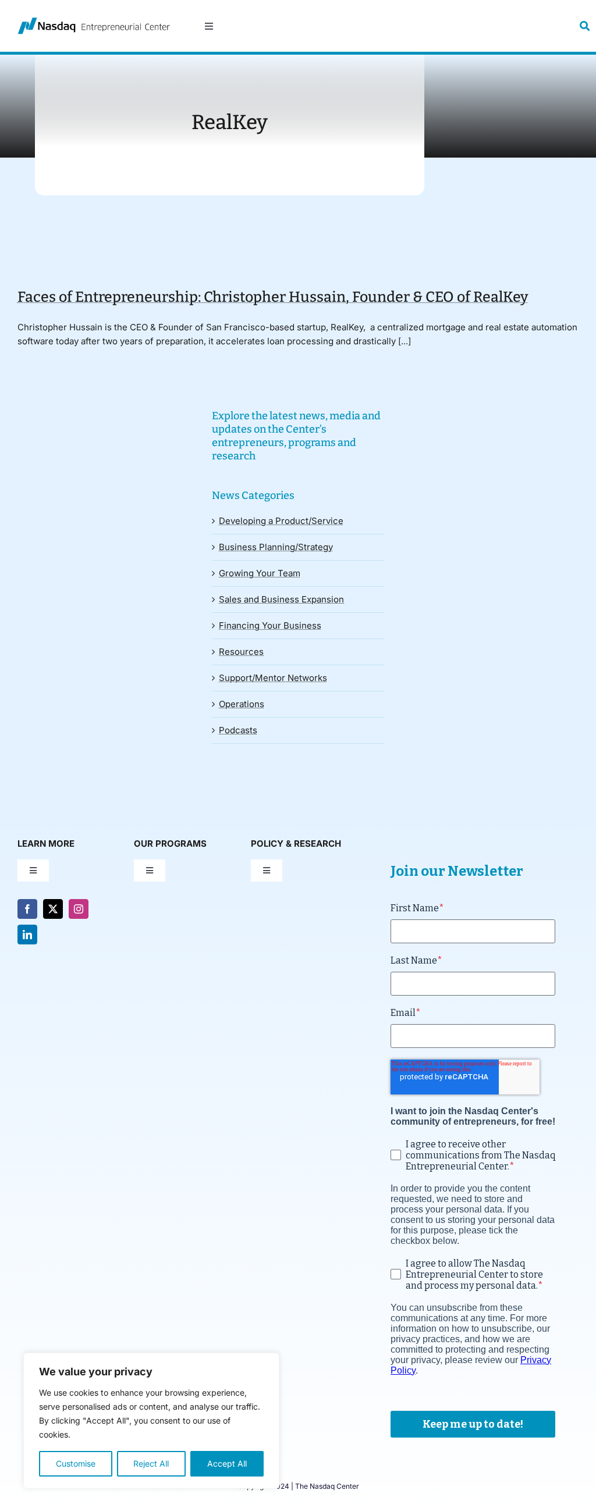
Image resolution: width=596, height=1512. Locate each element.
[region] (151, 1421)
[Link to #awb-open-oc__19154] (585, 26)
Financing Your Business (270, 625)
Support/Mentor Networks (273, 677)
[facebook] (27, 909)
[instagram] (78, 909)
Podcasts (238, 730)
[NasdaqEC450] (93, 21)
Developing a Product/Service (281, 520)
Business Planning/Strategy (276, 546)
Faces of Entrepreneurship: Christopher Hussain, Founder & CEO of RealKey (272, 297)
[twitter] (53, 909)
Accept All (227, 1463)
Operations (241, 703)
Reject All (151, 1463)
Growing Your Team (259, 573)
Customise (75, 1463)
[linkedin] (27, 934)
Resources (241, 651)
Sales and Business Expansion (281, 599)
